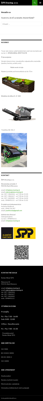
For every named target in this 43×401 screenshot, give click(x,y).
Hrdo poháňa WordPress (8, 398)
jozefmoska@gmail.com (14, 210)
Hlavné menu (40, 2)
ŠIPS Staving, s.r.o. (9, 2)
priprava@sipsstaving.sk (14, 192)
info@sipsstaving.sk (13, 190)
